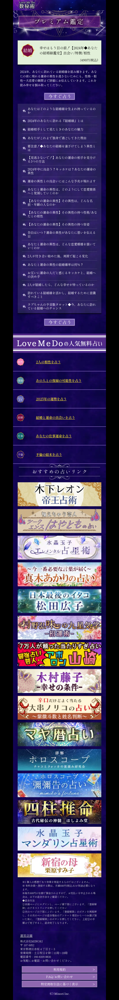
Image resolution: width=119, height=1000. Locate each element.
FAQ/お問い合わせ (59, 976)
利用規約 (59, 969)
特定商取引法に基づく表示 (61, 984)
